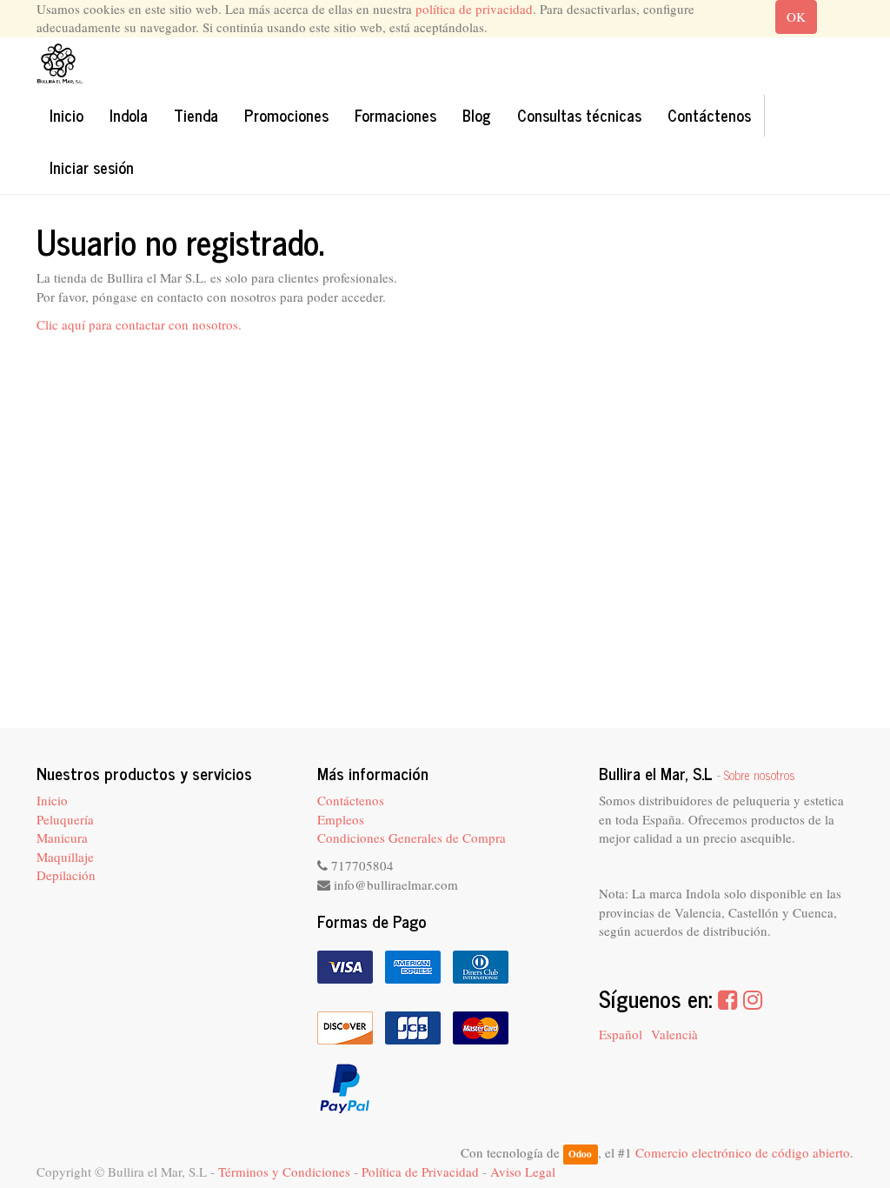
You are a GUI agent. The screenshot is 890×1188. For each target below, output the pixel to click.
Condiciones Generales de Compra (411, 837)
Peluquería (65, 819)
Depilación (66, 875)
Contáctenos (350, 800)
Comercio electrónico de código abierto (742, 1152)
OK (796, 16)
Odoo (580, 1153)
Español (620, 1034)
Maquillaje (65, 856)
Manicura (62, 837)
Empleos (340, 819)
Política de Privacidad (420, 1171)
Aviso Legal (522, 1171)
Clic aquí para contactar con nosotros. (139, 324)
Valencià (674, 1034)
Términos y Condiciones (284, 1171)
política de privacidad (474, 8)
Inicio (52, 800)
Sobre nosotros (759, 774)
